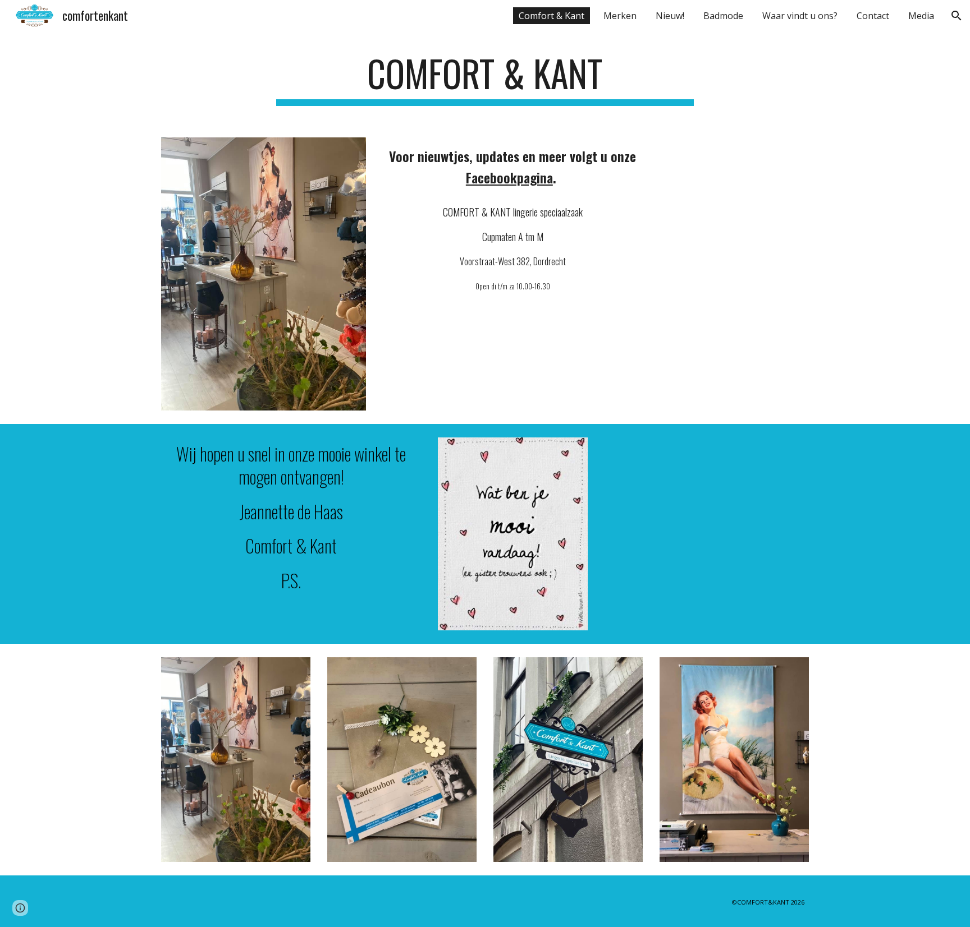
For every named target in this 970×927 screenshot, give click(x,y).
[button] (956, 15)
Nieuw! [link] (670, 16)
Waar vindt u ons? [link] (800, 16)
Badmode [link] (723, 16)
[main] (485, 78)
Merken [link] (620, 16)
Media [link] (921, 16)
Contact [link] (873, 16)
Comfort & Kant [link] (551, 16)
